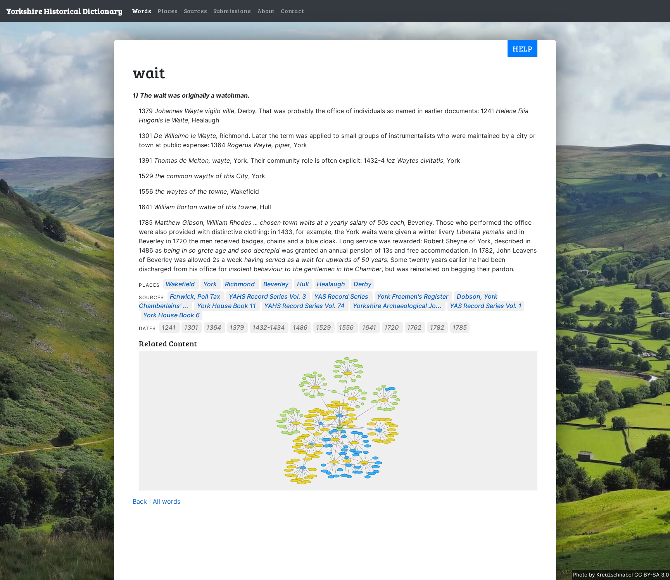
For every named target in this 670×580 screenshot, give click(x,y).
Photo (581, 574)
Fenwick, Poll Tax (195, 297)
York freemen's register (412, 297)
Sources (195, 11)
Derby (362, 284)
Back (140, 501)
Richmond (240, 284)
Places (167, 11)
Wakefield (180, 284)
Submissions (232, 11)
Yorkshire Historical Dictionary (64, 10)
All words (166, 501)
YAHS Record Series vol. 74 (304, 306)
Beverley (275, 284)
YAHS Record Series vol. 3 (267, 297)
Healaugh (331, 284)
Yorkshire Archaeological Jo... (397, 306)
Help (522, 48)
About (266, 11)
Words (141, 11)
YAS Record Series (341, 297)
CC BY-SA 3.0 (651, 574)
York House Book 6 (171, 315)
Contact (292, 11)
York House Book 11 (226, 306)
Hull (303, 284)
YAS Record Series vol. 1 (485, 306)
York (210, 284)
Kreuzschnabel (615, 574)
